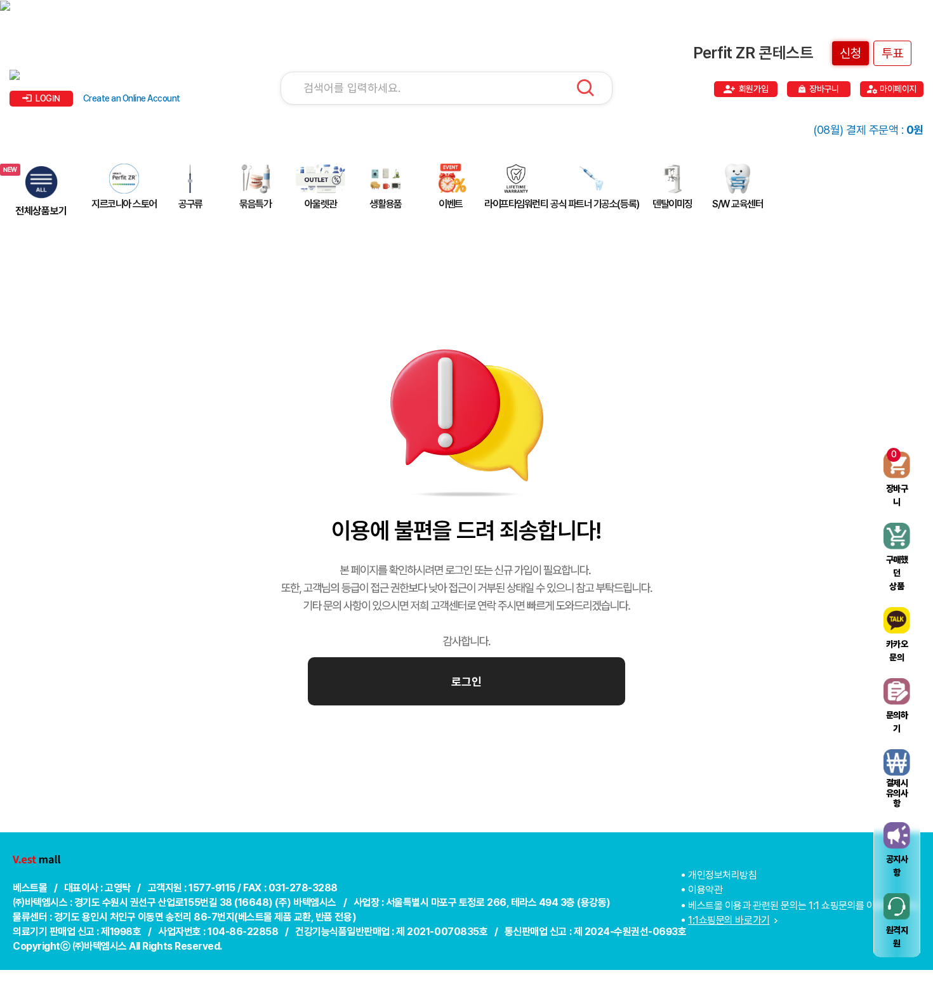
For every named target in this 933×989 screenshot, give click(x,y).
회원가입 (753, 89)
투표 (892, 53)
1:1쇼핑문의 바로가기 (728, 920)
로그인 (466, 681)
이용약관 (705, 890)
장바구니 (823, 89)
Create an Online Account (131, 98)
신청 (850, 53)
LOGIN (48, 98)
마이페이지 (898, 89)
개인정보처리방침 (722, 875)
